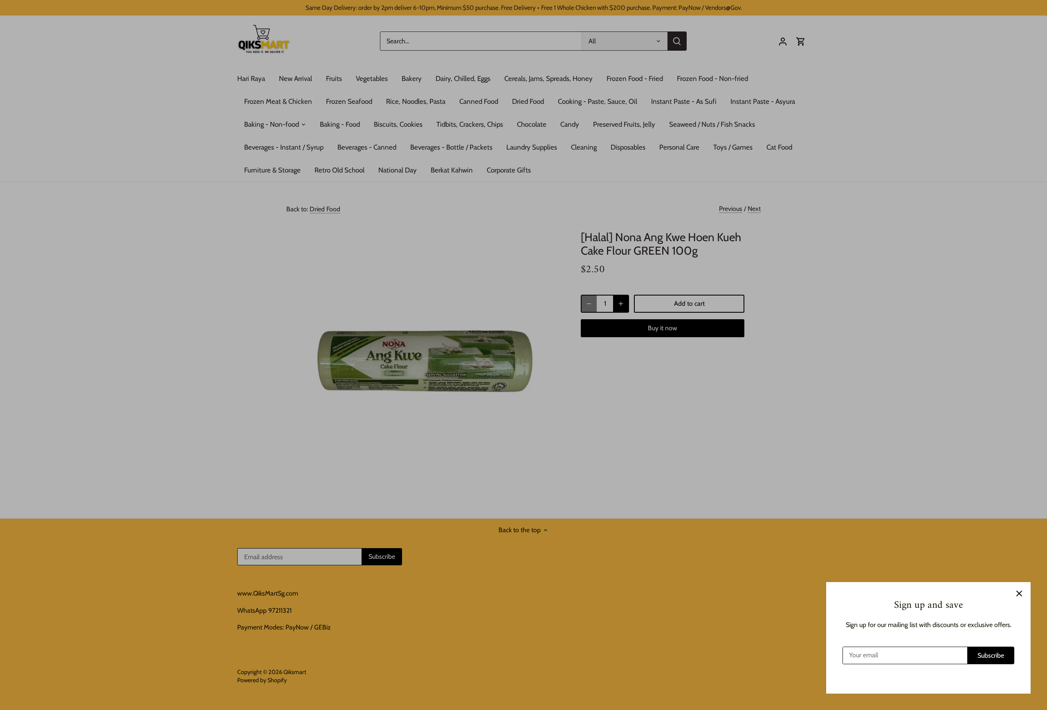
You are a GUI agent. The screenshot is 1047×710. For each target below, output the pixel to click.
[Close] (1019, 593)
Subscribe (990, 655)
